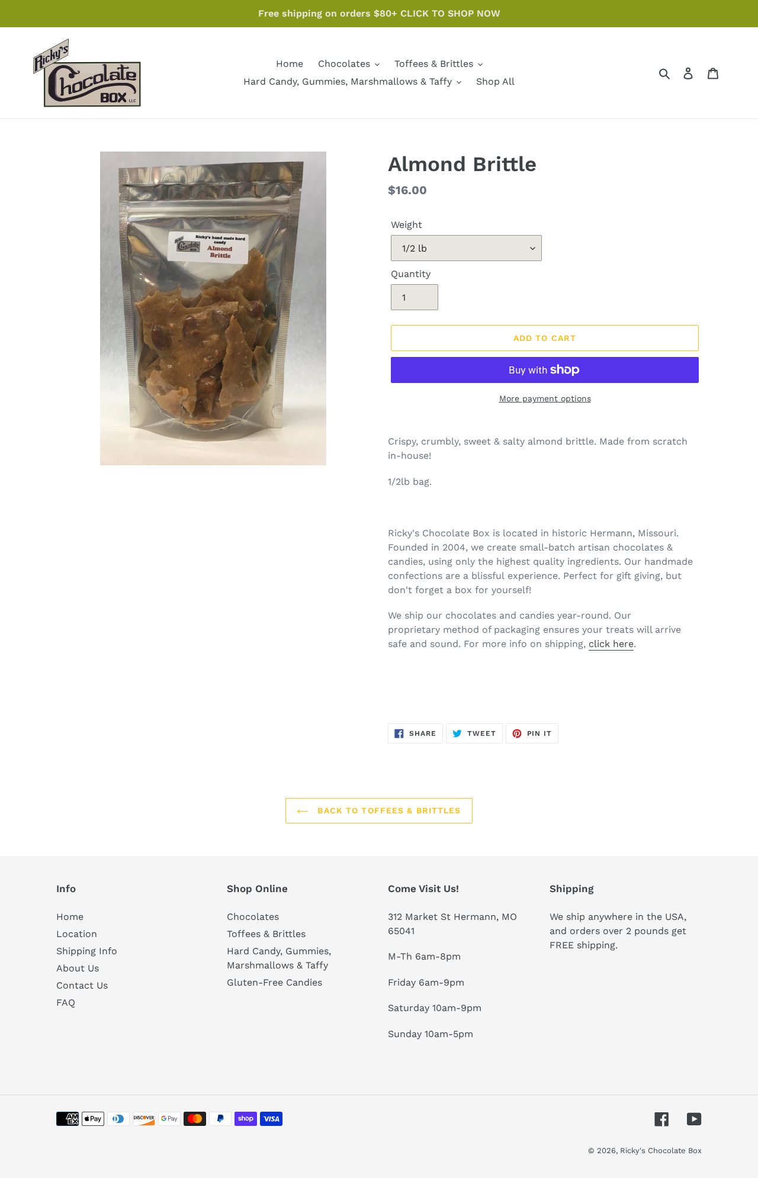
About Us (77, 968)
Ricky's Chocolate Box (661, 1150)
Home (69, 916)
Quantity (411, 273)
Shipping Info (86, 951)
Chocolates (253, 916)
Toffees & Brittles (266, 933)
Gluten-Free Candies (274, 982)
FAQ (65, 1002)
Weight (406, 224)
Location (76, 933)
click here (611, 643)
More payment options (545, 398)
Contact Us (82, 985)
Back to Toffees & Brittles (387, 810)
